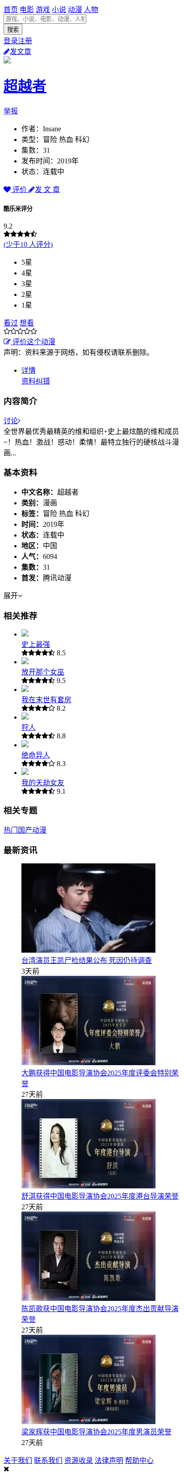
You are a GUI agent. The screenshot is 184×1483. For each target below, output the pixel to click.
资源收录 (78, 1460)
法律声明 (109, 1460)
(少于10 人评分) (28, 244)
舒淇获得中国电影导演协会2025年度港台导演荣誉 (100, 1196)
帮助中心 (139, 1460)
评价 (20, 189)
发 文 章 (47, 189)
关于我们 (18, 1460)
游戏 (43, 9)
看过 (11, 323)
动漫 (75, 9)
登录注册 (18, 41)
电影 (27, 9)
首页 (11, 9)
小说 (59, 9)
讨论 (11, 421)
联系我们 (48, 1460)
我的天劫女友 (42, 783)
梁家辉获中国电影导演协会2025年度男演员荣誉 (96, 1432)
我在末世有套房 (46, 700)
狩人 (28, 727)
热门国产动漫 (25, 830)
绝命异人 (35, 755)
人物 (91, 9)
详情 (28, 370)
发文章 (20, 51)
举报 (11, 111)
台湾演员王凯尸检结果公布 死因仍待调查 (86, 960)
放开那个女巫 (42, 672)
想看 (27, 323)
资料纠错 (35, 381)
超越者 (25, 86)
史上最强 (35, 644)
